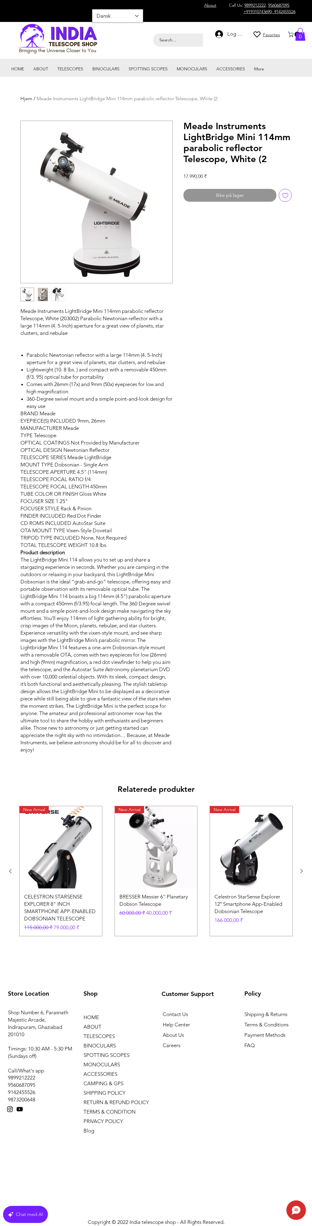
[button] (294, 34)
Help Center (176, 1025)
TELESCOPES (99, 1036)
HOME (91, 1017)
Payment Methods (265, 1035)
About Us (173, 1035)
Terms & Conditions (266, 1025)
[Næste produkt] (301, 871)
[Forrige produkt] (10, 871)
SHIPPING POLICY (104, 1093)
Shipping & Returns (265, 1014)
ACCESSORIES (100, 1074)
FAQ (249, 1045)
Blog (88, 1131)
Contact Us (175, 1014)
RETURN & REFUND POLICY (116, 1102)
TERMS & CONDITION (109, 1112)
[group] (156, 871)
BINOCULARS (99, 1046)
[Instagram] (10, 1109)
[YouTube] (19, 1109)
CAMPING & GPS (103, 1083)
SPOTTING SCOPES (106, 1055)
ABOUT (92, 1027)
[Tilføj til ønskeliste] (285, 195)
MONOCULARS (101, 1064)
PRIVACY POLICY (103, 1121)
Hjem (26, 98)
